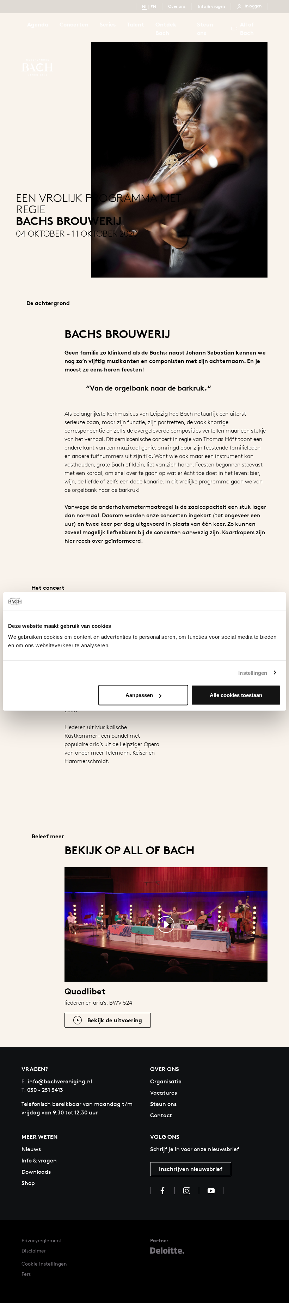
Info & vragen (211, 6)
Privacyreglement (41, 1240)
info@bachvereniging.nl (56, 1081)
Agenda (37, 24)
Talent (135, 24)
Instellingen (252, 673)
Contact (161, 1115)
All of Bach (247, 28)
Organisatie (166, 1081)
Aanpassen (139, 695)
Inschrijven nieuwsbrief (190, 1168)
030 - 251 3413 (42, 1090)
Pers (26, 1274)
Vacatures (163, 1092)
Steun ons (205, 28)
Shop (28, 1183)
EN (153, 6)
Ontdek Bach (166, 28)
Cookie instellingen (44, 1264)
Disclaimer (33, 1251)
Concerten (74, 24)
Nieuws (31, 1149)
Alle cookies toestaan (236, 695)
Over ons (177, 6)
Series (108, 24)
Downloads (36, 1171)
